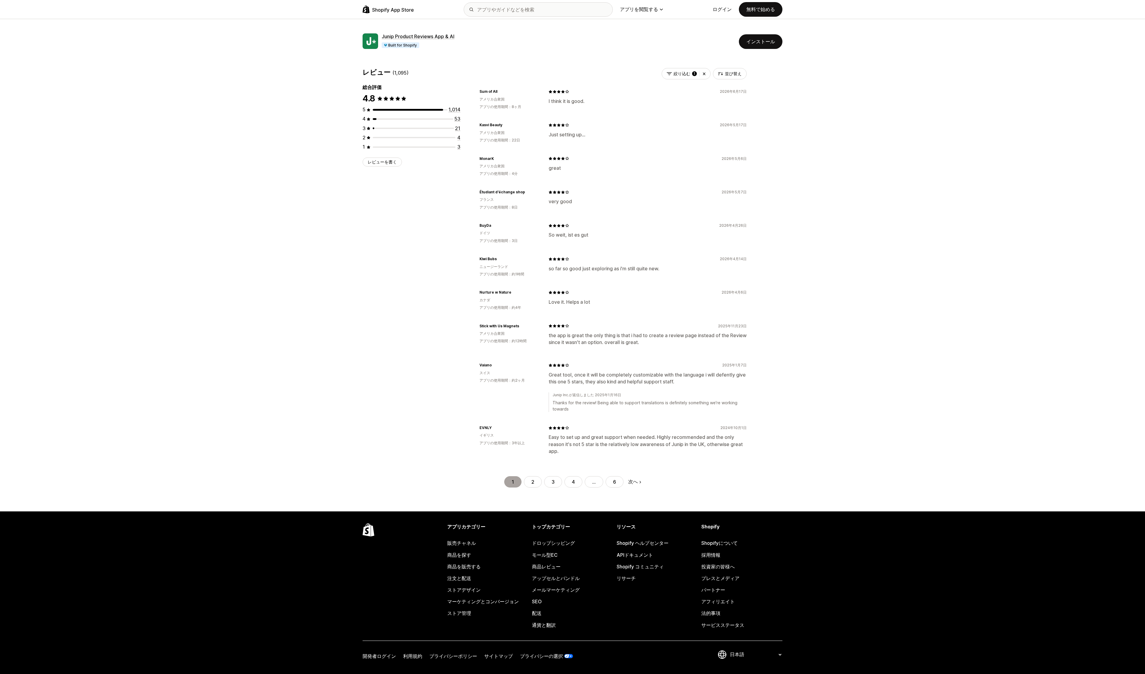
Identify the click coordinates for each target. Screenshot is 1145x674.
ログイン (722, 9)
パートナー (713, 590)
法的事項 (710, 613)
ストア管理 (459, 613)
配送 (536, 613)
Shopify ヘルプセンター (643, 543)
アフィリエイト (718, 601)
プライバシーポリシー (453, 656)
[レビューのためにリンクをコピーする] (501, 91)
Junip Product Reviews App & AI (418, 36)
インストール (760, 41)
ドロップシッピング (553, 543)
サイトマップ (498, 656)
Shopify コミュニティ (640, 567)
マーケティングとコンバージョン (483, 601)
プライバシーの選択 (541, 656)
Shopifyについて (719, 543)
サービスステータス (722, 625)
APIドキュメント (635, 555)
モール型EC (545, 555)
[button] (704, 73)
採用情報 (710, 555)
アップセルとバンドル (556, 578)
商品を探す (459, 555)
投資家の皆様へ (718, 567)
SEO (537, 601)
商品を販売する (464, 567)
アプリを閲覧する (639, 9)
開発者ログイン (379, 656)
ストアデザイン (464, 590)
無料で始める (760, 9)
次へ (633, 482)
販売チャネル (461, 543)
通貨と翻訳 (544, 625)
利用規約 (412, 656)
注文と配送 (459, 578)
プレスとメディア (720, 578)
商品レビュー (546, 567)
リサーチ (626, 578)
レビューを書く (382, 161)
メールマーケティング (556, 590)
